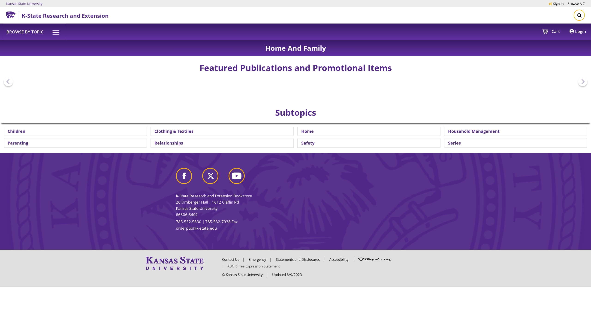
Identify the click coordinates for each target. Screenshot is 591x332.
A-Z (576, 3)
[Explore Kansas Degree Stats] (374, 259)
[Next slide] (582, 81)
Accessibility (339, 259)
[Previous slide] (8, 81)
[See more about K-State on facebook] (188, 178)
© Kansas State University (242, 274)
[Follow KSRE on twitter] (215, 178)
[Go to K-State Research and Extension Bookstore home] (12, 14)
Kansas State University (24, 3)
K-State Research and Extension (65, 15)
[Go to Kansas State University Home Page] (175, 262)
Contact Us (230, 259)
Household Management (474, 131)
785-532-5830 (188, 221)
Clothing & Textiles (173, 131)
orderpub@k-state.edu (196, 228)
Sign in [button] (556, 3)
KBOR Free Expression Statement (253, 266)
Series (454, 143)
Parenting (18, 143)
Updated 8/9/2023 (287, 274)
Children (16, 131)
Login (580, 31)
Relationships (168, 143)
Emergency (257, 259)
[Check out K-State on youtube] (241, 178)
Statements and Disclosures (298, 259)
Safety (307, 143)
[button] (34, 32)
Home (307, 131)
